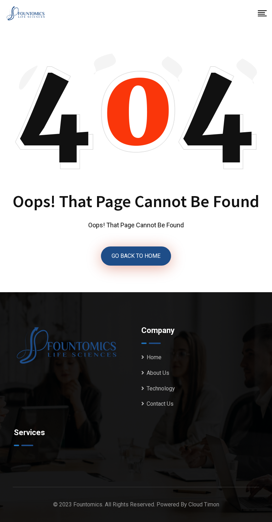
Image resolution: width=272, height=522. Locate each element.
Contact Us (160, 403)
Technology (161, 388)
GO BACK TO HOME (136, 255)
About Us (158, 373)
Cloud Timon (203, 504)
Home (154, 357)
